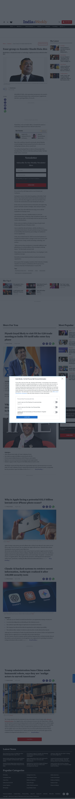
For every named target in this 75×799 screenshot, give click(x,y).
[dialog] (37, 399)
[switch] (56, 402)
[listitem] (37, 399)
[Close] (62, 379)
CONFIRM (27, 417)
